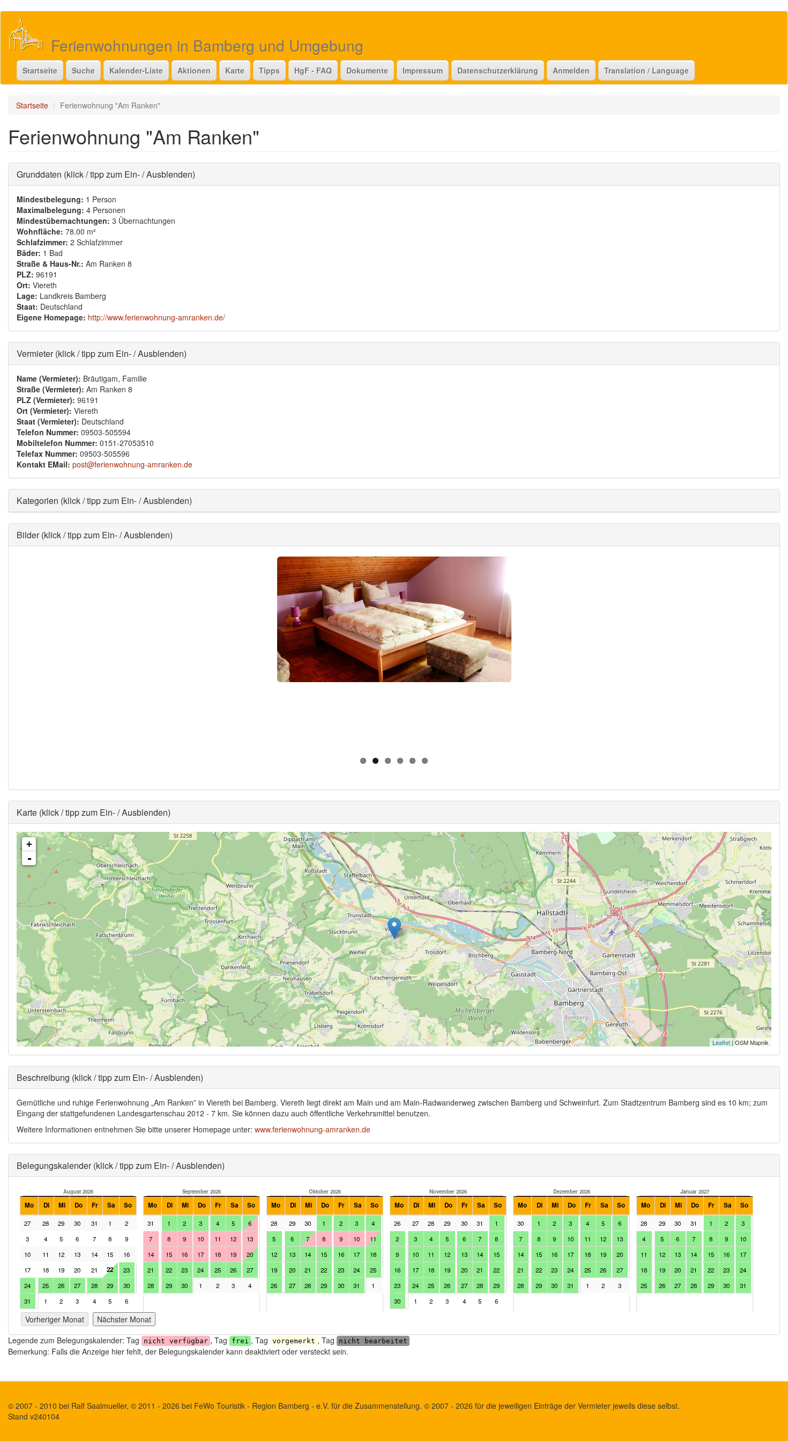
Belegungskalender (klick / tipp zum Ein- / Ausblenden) (121, 1165)
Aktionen (194, 70)
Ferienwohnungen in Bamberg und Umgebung (207, 45)
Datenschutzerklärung (497, 70)
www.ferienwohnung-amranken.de (312, 1129)
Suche (83, 70)
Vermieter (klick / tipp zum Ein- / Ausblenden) (102, 353)
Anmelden (571, 70)
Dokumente (367, 70)
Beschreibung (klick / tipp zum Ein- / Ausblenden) (110, 1077)
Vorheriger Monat (54, 1319)
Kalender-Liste (136, 70)
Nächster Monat (124, 1319)
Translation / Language (646, 70)
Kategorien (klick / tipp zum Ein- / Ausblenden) (104, 500)
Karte (234, 70)
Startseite (40, 70)
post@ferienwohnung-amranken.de (132, 464)
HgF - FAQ (313, 70)
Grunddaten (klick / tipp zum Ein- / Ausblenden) (106, 174)
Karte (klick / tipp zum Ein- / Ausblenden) (93, 812)
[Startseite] (30, 33)
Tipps (269, 70)
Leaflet (721, 1042)
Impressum (423, 70)
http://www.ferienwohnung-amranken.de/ (156, 317)
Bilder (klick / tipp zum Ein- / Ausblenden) (95, 535)
